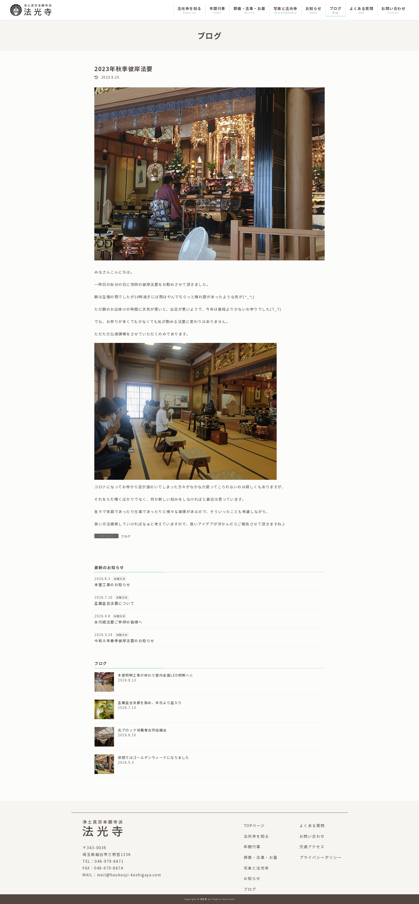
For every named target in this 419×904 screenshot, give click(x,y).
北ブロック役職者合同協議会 (142, 730)
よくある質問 (312, 825)
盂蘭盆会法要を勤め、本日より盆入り (150, 702)
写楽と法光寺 (256, 868)
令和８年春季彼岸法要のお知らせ (124, 640)
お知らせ (119, 579)
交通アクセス (312, 846)
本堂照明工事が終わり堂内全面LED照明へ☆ (155, 675)
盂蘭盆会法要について (114, 603)
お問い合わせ (312, 836)
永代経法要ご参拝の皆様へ (118, 622)
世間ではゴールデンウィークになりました (153, 757)
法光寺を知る (256, 836)
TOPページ (254, 825)
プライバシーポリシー (320, 857)
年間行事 (252, 846)
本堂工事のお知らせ (112, 584)
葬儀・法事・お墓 (261, 857)
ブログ (126, 536)
